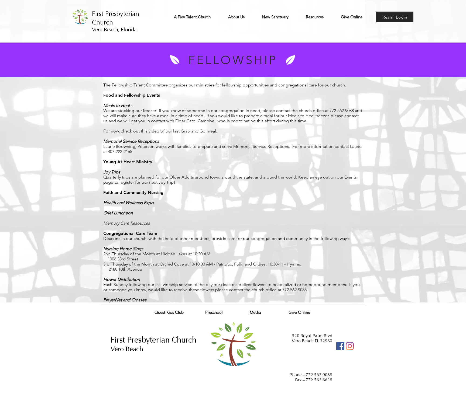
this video (150, 131)
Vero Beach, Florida (114, 30)
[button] (192, 17)
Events (350, 177)
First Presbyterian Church (153, 340)
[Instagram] (350, 346)
